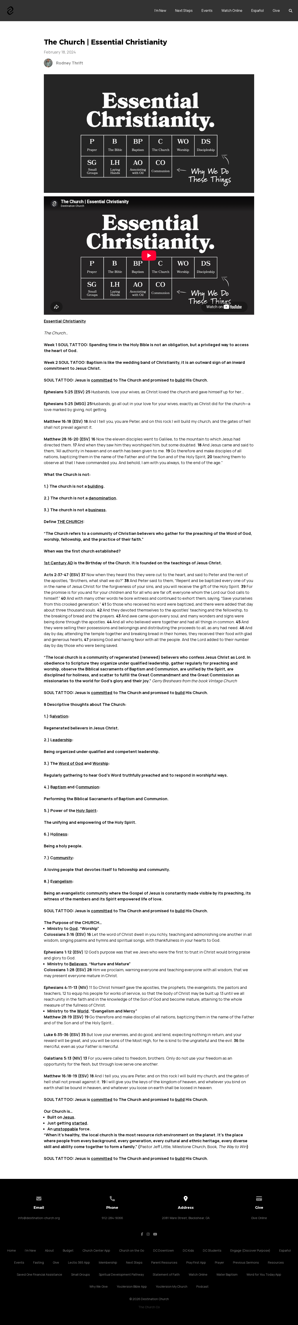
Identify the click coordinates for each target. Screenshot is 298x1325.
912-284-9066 (112, 1218)
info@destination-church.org (39, 1218)
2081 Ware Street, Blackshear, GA (186, 1218)
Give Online (259, 1218)
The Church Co (149, 1307)
